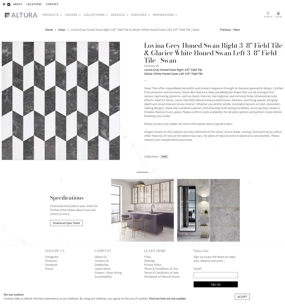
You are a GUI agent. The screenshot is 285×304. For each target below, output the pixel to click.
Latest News (103, 269)
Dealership (101, 265)
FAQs (147, 257)
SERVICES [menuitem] (118, 15)
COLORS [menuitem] (71, 15)
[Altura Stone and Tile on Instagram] (8, 4)
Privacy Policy (152, 265)
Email (198, 269)
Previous (225, 30)
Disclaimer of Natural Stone (162, 277)
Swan (61, 30)
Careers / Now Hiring (108, 273)
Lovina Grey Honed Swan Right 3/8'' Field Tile (173, 70)
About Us (101, 257)
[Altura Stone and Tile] (22, 15)
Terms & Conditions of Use (161, 269)
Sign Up (216, 284)
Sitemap (149, 261)
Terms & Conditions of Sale (161, 273)
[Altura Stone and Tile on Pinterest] (4, 4)
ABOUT (17, 4)
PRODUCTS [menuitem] (51, 15)
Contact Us (102, 261)
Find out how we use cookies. (168, 299)
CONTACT (52, 4)
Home (49, 30)
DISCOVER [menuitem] (139, 15)
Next (237, 30)
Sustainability (103, 277)
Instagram (51, 257)
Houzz (49, 269)
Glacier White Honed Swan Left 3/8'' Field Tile (173, 74)
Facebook (51, 265)
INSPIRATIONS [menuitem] (163, 15)
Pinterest (51, 261)
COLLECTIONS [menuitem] (94, 15)
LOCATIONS (34, 4)
